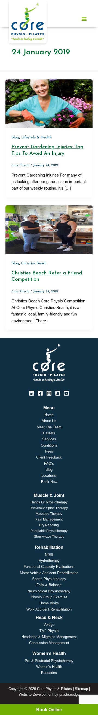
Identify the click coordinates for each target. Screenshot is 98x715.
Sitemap (81, 689)
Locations (49, 475)
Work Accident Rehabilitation (49, 609)
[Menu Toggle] (84, 19)
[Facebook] (40, 393)
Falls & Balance (49, 585)
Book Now (49, 482)
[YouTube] (66, 393)
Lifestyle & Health (36, 137)
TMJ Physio (49, 631)
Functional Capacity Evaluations (49, 567)
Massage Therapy (49, 514)
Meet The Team (49, 427)
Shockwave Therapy (49, 536)
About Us (49, 421)
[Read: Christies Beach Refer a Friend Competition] (49, 229)
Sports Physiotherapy (49, 579)
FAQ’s (49, 464)
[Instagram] (49, 393)
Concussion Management (49, 643)
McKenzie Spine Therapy (49, 508)
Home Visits (49, 603)
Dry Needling (49, 525)
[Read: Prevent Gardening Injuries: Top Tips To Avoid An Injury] (49, 103)
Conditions (49, 445)
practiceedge (69, 694)
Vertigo (49, 625)
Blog (15, 137)
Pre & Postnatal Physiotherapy (49, 661)
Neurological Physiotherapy (49, 591)
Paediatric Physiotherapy (49, 531)
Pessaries (49, 673)
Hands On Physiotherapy (49, 502)
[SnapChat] (57, 393)
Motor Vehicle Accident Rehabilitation (49, 573)
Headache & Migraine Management (49, 637)
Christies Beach (34, 263)
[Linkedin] (31, 393)
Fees (49, 451)
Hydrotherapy (49, 561)
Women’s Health (49, 667)
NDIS (49, 555)
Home (49, 415)
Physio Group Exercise (49, 597)
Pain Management (49, 519)
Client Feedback (49, 457)
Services (49, 439)
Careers (49, 433)
